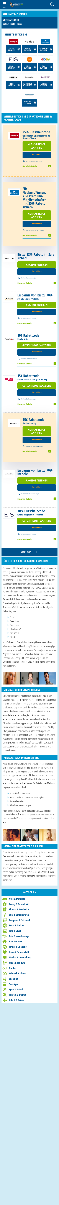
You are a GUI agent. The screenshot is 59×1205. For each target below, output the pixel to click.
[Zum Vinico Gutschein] (9, 298)
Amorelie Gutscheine (33, 446)
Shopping (13, 978)
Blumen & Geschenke (19, 909)
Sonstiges (13, 984)
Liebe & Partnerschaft (19, 952)
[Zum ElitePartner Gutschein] (14, 192)
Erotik (12, 23)
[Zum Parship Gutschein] (14, 135)
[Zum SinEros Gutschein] (9, 339)
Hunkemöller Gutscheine (29, 494)
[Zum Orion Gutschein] (9, 379)
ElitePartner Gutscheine (33, 230)
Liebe (19, 23)
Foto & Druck (15, 930)
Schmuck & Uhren (17, 973)
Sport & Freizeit (16, 989)
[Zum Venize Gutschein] (9, 258)
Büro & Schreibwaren (19, 914)
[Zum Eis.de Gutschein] (9, 514)
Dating (5, 23)
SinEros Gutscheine (27, 358)
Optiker (12, 968)
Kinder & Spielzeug (17, 946)
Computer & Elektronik (19, 920)
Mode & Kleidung (17, 962)
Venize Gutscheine (27, 278)
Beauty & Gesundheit (19, 904)
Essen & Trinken (16, 925)
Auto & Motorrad (17, 898)
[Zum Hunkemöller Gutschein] (9, 474)
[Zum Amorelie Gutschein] (14, 423)
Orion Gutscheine (27, 399)
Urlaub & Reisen (16, 1000)
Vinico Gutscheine (27, 318)
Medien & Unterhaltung (20, 957)
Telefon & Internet (17, 994)
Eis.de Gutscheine (27, 534)
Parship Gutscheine (32, 161)
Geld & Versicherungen (19, 936)
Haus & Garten (15, 941)
